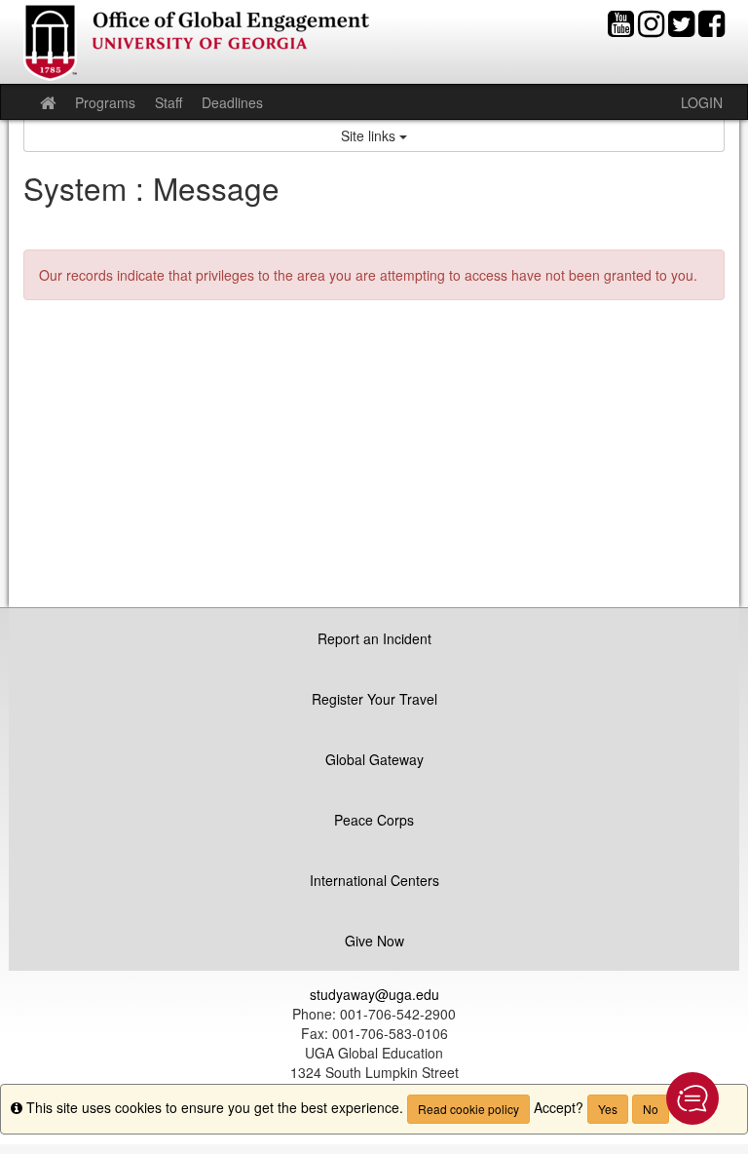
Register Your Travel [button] (374, 699)
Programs (105, 102)
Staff (168, 102)
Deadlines (232, 102)
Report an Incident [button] (374, 638)
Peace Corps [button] (374, 819)
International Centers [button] (374, 880)
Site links (370, 135)
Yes (607, 1108)
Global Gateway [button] (374, 759)
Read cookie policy (468, 1108)
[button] (692, 1098)
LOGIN (702, 102)
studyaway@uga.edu (374, 994)
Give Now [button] (374, 940)
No (650, 1108)
